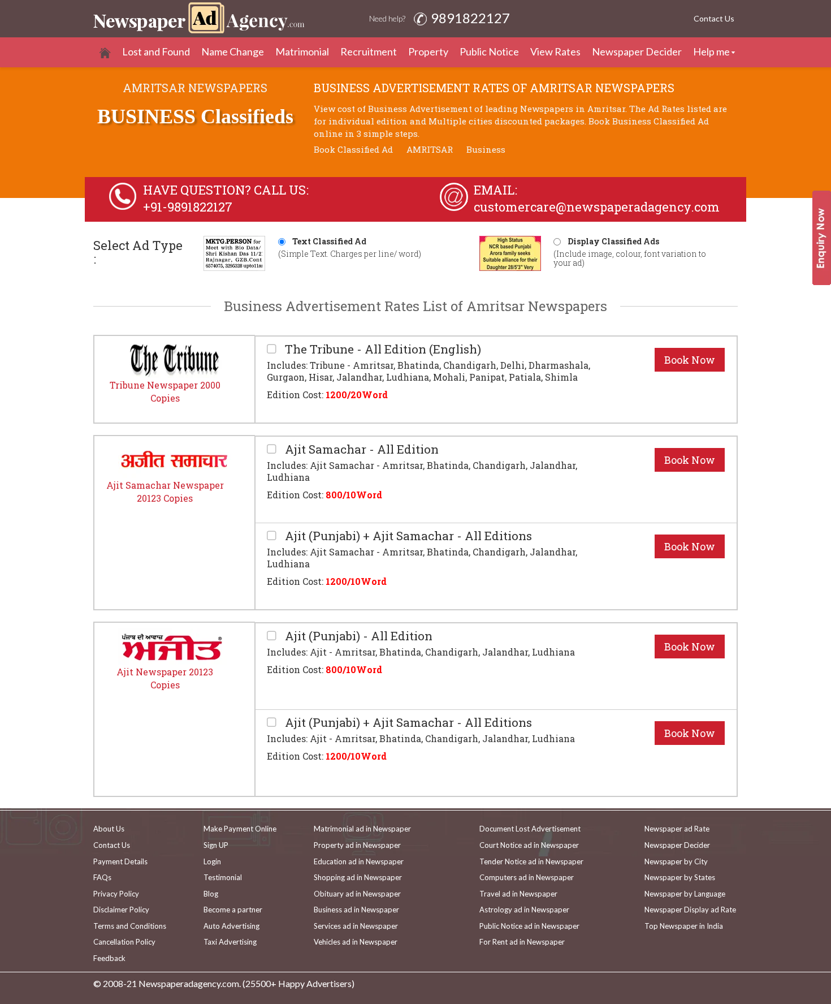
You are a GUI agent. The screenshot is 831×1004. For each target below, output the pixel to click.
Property (428, 51)
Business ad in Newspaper (356, 909)
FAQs (102, 877)
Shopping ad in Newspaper (358, 877)
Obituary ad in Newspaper (357, 893)
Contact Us (714, 18)
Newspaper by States (679, 877)
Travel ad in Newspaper (518, 893)
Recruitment (368, 51)
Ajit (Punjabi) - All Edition (357, 636)
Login (212, 861)
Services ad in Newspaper (356, 925)
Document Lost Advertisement (530, 828)
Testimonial (223, 877)
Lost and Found (156, 51)
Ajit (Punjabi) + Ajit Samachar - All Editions (407, 536)
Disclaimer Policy (121, 909)
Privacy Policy (116, 893)
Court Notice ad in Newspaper (529, 845)
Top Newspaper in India (683, 925)
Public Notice (489, 51)
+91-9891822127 (187, 207)
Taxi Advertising (230, 941)
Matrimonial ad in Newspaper (362, 828)
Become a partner (233, 909)
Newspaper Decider (637, 51)
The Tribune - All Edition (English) (381, 349)
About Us (108, 828)
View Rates (555, 51)
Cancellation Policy (124, 941)
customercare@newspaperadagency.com (597, 207)
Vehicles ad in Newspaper (355, 941)
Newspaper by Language (684, 893)
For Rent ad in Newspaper (522, 941)
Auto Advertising (231, 925)
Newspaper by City (676, 861)
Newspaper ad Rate (676, 828)
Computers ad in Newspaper (526, 877)
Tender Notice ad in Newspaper (531, 861)
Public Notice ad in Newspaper (529, 925)
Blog (211, 893)
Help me (711, 51)
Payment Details (120, 861)
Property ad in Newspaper (357, 845)
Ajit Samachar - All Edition (360, 449)
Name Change (232, 51)
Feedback (109, 958)
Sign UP (216, 845)
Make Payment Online (240, 828)
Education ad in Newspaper (359, 861)
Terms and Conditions (129, 925)
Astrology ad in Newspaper (524, 909)
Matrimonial (302, 51)
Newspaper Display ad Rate (690, 909)
